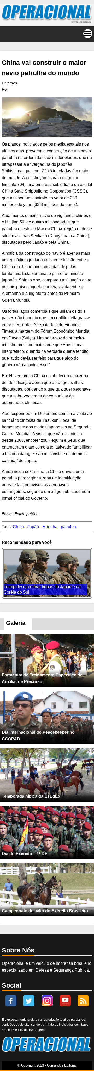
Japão (33, 527)
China (18, 527)
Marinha (49, 527)
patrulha (68, 527)
